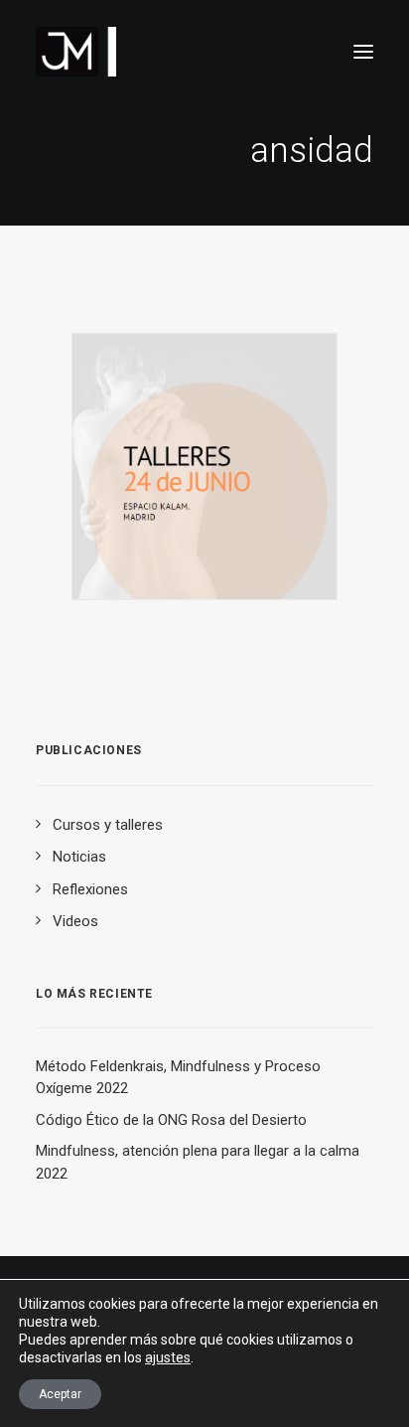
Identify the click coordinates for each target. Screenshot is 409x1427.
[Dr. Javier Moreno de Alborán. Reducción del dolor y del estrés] (76, 52)
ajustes (168, 1357)
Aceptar (60, 1394)
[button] (363, 51)
